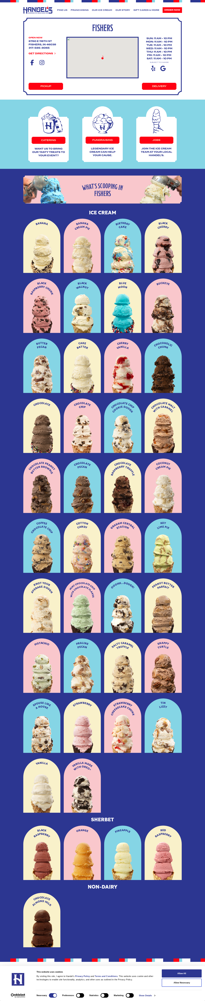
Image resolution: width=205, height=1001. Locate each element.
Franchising (80, 10)
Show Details (145, 995)
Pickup (45, 86)
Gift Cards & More (146, 10)
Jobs (156, 140)
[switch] (80, 995)
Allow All (181, 973)
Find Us (62, 10)
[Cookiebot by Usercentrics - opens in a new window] (18, 995)
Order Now (172, 10)
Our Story (122, 10)
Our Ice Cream (102, 10)
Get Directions (41, 53)
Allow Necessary (182, 982)
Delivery (159, 86)
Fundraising (102, 140)
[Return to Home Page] (37, 10)
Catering (48, 140)
